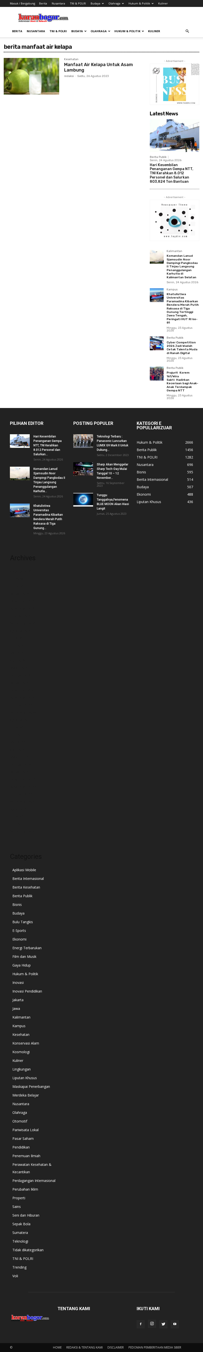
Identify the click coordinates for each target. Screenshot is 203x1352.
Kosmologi (21, 1051)
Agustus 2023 (21, 809)
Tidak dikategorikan (28, 1250)
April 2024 (18, 749)
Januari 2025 (20, 682)
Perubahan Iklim (25, 1189)
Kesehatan (71, 59)
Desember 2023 (23, 779)
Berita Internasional (28, 878)
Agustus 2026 (21, 571)
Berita (43, 3)
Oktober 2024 (21, 705)
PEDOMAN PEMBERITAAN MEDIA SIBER (154, 1347)
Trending (19, 1267)
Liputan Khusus (24, 1077)
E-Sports (19, 930)
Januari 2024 (20, 771)
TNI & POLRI (78, 3)
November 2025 (23, 608)
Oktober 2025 (21, 615)
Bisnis (17, 904)
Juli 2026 (16, 578)
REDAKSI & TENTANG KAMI (84, 1347)
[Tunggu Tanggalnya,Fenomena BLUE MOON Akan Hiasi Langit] (83, 500)
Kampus (172, 289)
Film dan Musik (24, 956)
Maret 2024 (19, 757)
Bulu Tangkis (22, 921)
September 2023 (23, 801)
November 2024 (23, 697)
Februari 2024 (21, 764)
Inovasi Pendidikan (27, 991)
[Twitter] (163, 1324)
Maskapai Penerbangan (31, 1086)
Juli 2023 (16, 816)
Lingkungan (21, 1069)
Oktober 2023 (21, 794)
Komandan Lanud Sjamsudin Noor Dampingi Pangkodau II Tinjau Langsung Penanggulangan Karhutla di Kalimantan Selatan (182, 266)
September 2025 (23, 623)
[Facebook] (141, 1324)
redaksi (69, 76)
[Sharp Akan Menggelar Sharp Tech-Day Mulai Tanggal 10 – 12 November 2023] (83, 469)
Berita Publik (158, 157)
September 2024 (23, 712)
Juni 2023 (17, 823)
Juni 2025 (17, 645)
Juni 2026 (17, 586)
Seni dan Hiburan (25, 1215)
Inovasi (18, 982)
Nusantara (58, 3)
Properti (18, 1198)
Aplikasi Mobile (24, 869)
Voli (15, 1276)
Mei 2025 (17, 653)
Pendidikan (21, 1147)
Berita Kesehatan (26, 887)
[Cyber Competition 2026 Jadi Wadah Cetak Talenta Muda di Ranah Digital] (157, 343)
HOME (57, 1347)
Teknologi (20, 1241)
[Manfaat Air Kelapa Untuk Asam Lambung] (31, 76)
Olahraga (114, 3)
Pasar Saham (23, 1138)
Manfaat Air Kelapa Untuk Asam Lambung (98, 67)
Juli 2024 (16, 727)
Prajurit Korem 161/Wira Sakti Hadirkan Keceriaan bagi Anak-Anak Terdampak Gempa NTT (182, 381)
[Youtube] (175, 1324)
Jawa (16, 1008)
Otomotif (19, 1121)
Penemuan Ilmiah (26, 1155)
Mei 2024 (17, 742)
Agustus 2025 (21, 630)
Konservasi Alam (25, 1043)
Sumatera (20, 1232)
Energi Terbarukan (27, 947)
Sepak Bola (21, 1224)
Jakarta (18, 999)
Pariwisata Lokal (25, 1129)
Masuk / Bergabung (22, 3)
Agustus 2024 (21, 719)
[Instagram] (152, 1324)
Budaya (95, 3)
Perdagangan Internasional (33, 1180)
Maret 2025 (19, 667)
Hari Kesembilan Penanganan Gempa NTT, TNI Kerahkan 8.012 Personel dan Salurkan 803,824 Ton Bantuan (171, 173)
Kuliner (163, 3)
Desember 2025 (23, 601)
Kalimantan (174, 251)
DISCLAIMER (115, 1347)
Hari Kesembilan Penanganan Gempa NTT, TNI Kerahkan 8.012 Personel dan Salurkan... (47, 445)
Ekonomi (19, 939)
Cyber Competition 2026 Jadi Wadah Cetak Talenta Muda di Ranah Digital (182, 348)
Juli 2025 (16, 638)
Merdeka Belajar (25, 1095)
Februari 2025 (21, 675)
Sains (16, 1206)
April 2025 (18, 660)
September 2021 (23, 831)
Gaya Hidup (21, 965)
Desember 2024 (23, 690)
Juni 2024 (17, 734)
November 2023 (23, 786)
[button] (187, 31)
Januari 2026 (20, 593)
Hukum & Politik (139, 3)
